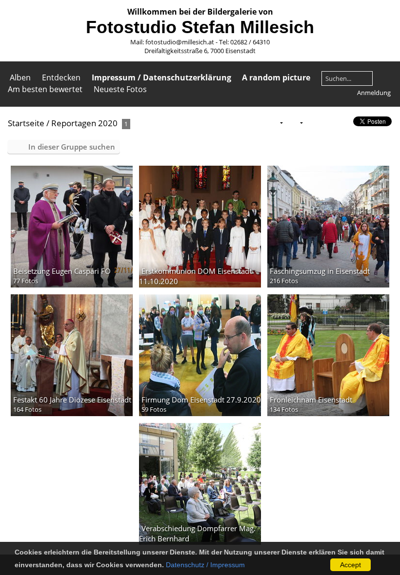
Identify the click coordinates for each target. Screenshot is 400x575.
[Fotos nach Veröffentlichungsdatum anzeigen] (328, 122)
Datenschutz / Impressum (205, 565)
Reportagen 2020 (84, 123)
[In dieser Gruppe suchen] (256, 122)
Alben (20, 77)
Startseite (26, 123)
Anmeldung (374, 92)
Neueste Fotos (120, 89)
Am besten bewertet (45, 89)
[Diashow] (313, 122)
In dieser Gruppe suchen (71, 147)
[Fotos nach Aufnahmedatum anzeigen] (343, 122)
